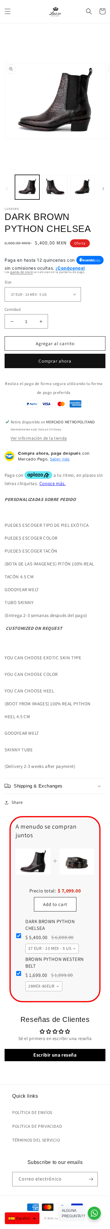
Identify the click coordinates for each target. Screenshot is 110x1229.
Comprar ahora (55, 361)
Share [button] (17, 802)
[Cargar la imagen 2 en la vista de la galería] (54, 187)
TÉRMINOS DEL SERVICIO (36, 1140)
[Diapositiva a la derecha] (103, 188)
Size (8, 282)
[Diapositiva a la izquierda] (6, 188)
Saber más (60, 459)
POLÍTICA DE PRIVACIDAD (37, 1126)
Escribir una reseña (54, 1055)
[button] (7, 11)
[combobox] (52, 949)
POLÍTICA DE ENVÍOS (32, 1112)
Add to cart (55, 904)
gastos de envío (21, 272)
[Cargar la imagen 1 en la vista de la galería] (27, 187)
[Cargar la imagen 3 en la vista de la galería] (82, 187)
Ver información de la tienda (39, 438)
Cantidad (12, 309)
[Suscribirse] (90, 1179)
